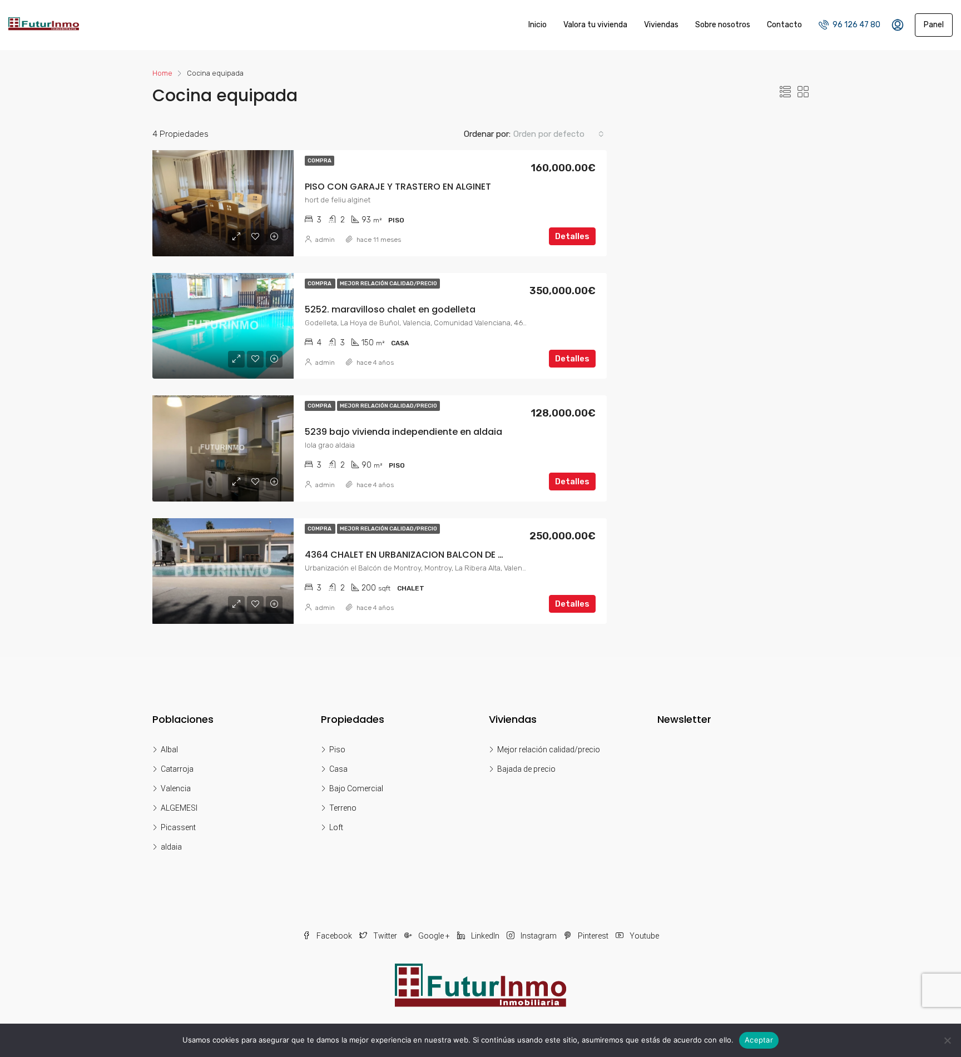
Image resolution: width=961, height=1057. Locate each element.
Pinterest (593, 935)
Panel (934, 24)
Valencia (176, 788)
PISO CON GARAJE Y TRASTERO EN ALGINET (398, 186)
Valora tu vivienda (595, 24)
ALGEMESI (179, 807)
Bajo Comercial (356, 788)
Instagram (538, 935)
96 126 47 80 (855, 24)
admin (325, 240)
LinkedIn (485, 935)
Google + (434, 935)
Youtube (643, 935)
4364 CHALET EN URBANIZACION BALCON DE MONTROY (424, 554)
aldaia (171, 846)
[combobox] (559, 134)
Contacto (784, 24)
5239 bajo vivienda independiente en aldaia (403, 431)
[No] (947, 1040)
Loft (336, 827)
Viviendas (661, 24)
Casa (338, 769)
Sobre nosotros (722, 24)
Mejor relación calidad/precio (388, 283)
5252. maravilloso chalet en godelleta (390, 309)
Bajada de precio (526, 769)
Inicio (537, 24)
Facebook (334, 935)
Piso (337, 749)
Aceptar (759, 1039)
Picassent (178, 827)
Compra (319, 160)
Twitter (385, 935)
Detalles (572, 236)
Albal (169, 749)
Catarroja (177, 769)
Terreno (342, 807)
